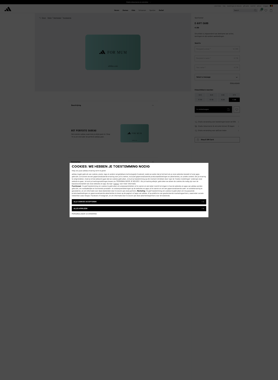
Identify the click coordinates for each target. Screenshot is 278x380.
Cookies (116, 184)
